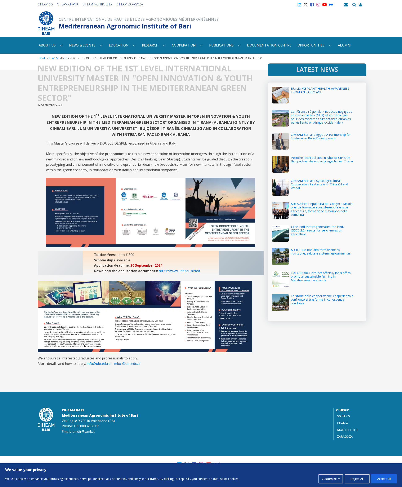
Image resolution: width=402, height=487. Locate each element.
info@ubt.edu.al (99, 363)
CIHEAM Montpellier (97, 4)
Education (119, 45)
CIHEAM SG (45, 4)
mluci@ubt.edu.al (127, 363)
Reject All (357, 479)
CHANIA (342, 423)
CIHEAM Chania (67, 4)
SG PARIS (343, 416)
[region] (201, 475)
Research (150, 45)
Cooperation (184, 45)
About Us (47, 45)
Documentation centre (269, 45)
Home (42, 58)
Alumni (344, 45)
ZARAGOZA (345, 436)
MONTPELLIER (347, 430)
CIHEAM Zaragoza (130, 4)
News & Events (82, 45)
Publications (221, 45)
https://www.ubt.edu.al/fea (179, 271)
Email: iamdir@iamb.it (78, 431)
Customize (329, 479)
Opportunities (311, 45)
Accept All (384, 479)
